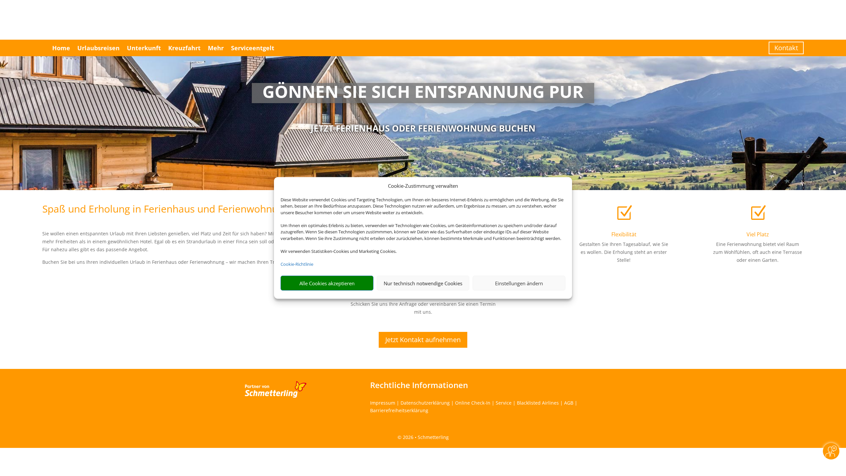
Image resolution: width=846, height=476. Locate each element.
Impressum (382, 403)
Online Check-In (472, 403)
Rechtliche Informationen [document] (419, 385)
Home (61, 48)
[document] (423, 93)
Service (504, 403)
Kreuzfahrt (184, 48)
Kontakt (786, 47)
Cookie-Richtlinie (297, 264)
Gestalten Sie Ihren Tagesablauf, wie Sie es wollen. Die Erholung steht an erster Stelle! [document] (623, 252)
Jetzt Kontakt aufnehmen (423, 339)
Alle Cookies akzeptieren (327, 283)
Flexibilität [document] (623, 234)
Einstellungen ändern (519, 283)
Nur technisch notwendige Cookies (423, 283)
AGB (568, 403)
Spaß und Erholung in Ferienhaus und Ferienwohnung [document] (165, 210)
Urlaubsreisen (98, 48)
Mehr (216, 48)
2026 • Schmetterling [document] (425, 437)
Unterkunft (144, 48)
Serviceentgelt (252, 48)
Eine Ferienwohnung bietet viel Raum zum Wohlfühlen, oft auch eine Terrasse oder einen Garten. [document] (757, 252)
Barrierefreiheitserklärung (399, 410)
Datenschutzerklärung (425, 403)
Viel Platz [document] (758, 234)
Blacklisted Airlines (538, 403)
